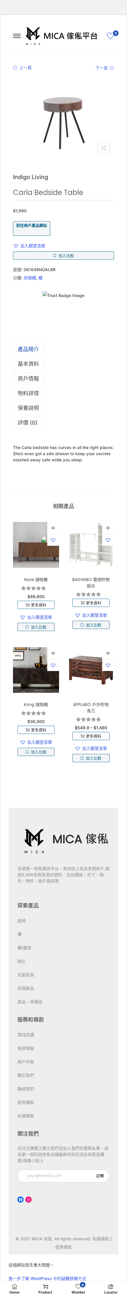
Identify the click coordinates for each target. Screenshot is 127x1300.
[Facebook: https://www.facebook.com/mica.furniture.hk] (20, 1199)
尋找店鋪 (25, 1034)
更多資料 (38, 605)
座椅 (21, 920)
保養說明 (28, 408)
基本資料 (28, 364)
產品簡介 (28, 349)
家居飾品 (25, 988)
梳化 (21, 961)
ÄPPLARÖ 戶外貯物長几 (91, 708)
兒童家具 (25, 974)
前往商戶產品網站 (31, 225)
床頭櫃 (30, 277)
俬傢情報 (25, 1048)
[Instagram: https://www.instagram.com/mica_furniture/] (28, 1199)
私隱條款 (25, 1115)
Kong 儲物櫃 (36, 704)
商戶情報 (28, 379)
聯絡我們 (25, 1088)
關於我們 (25, 1075)
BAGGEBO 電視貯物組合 (91, 583)
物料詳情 (28, 393)
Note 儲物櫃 (36, 580)
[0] (110, 35)
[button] (29, 246)
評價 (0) (28, 423)
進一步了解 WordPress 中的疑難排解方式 (47, 1278)
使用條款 (25, 1102)
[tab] (63, 349)
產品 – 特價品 (30, 1001)
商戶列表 (25, 1061)
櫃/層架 (24, 947)
